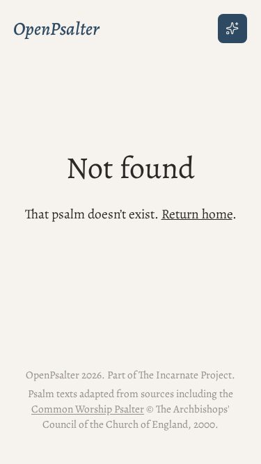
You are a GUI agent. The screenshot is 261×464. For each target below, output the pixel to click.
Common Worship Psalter (87, 408)
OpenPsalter (56, 29)
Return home (196, 214)
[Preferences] (232, 28)
